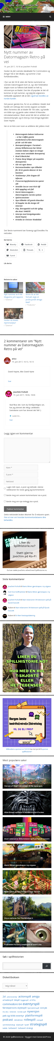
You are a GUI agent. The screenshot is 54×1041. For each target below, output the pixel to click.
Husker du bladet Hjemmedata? (11, 321)
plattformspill (33, 1015)
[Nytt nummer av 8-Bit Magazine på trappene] (13, 287)
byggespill (24, 1000)
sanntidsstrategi (9, 1025)
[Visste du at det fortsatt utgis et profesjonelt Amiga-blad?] (35, 287)
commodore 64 (12, 1004)
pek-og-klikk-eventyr (13, 1015)
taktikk (5, 1028)
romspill (40, 1020)
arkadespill (8, 1000)
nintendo (13, 1012)
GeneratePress (44, 1036)
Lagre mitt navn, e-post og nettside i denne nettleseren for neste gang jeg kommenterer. (26, 488)
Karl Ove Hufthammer (16, 592)
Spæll (26, 1025)
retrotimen (18, 1020)
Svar (9, 381)
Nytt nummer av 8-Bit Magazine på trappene (13, 295)
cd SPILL (32, 1000)
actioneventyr (12, 997)
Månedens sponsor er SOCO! (17, 749)
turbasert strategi (25, 1028)
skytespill (19, 1025)
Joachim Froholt (30, 66)
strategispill (38, 1024)
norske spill (21, 1012)
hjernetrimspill (33, 1008)
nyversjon (33, 1011)
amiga (35, 996)
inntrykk (43, 1008)
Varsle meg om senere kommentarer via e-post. (26, 495)
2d (4, 996)
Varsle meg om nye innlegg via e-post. (22, 501)
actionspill (24, 996)
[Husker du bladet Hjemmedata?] (13, 313)
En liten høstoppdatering (25, 615)
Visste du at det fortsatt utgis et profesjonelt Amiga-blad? (34, 298)
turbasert (12, 1028)
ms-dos (6, 1012)
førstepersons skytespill (14, 1007)
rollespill (30, 1020)
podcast (8, 1019)
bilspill (17, 1000)
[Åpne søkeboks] (50, 17)
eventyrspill (31, 1004)
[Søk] (46, 966)
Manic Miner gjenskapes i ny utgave (36, 586)
